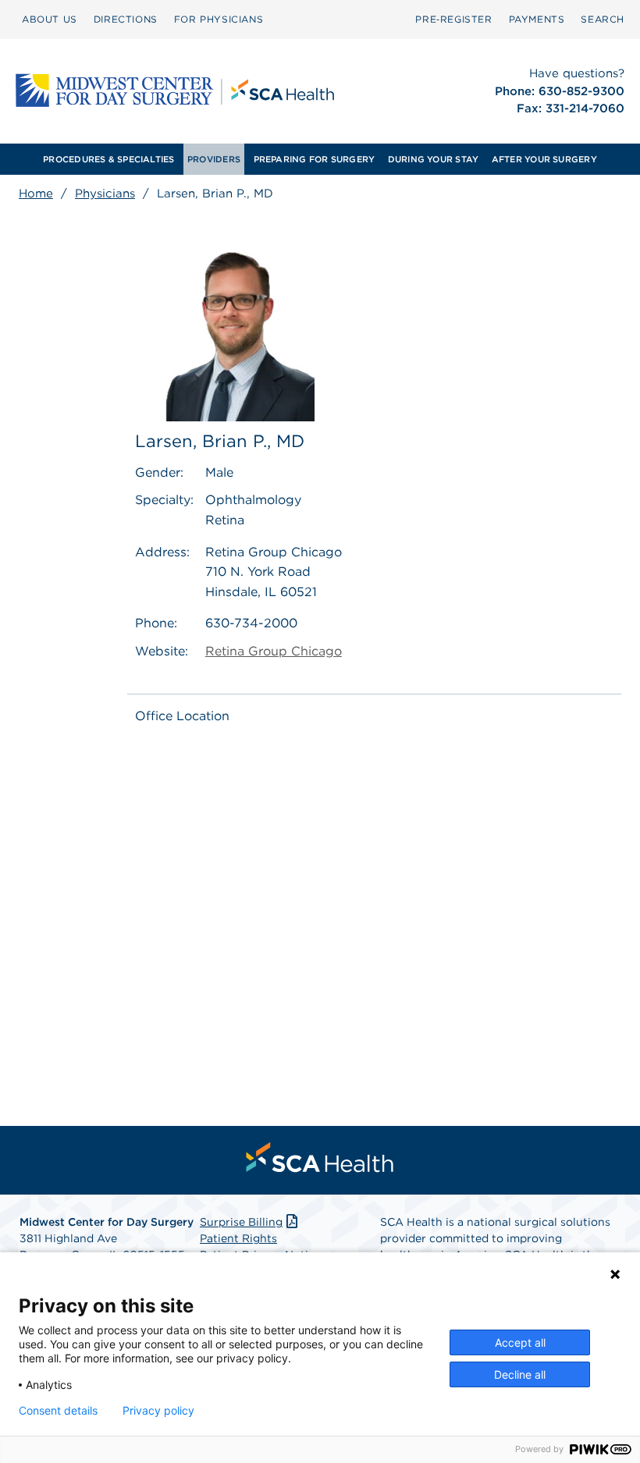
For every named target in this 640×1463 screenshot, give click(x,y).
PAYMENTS (537, 19)
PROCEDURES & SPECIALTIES (108, 159)
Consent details (58, 1410)
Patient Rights (238, 1238)
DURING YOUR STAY (433, 159)
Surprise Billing (241, 1222)
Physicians (105, 193)
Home (36, 193)
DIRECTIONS (126, 19)
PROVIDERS (213, 159)
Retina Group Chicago (273, 651)
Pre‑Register (453, 19)
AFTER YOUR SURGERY (544, 159)
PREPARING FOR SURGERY (314, 159)
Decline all (520, 1374)
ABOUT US (49, 19)
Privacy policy (158, 1410)
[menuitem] (50, 19)
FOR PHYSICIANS (218, 19)
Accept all (520, 1342)
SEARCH (602, 19)
